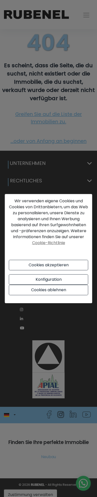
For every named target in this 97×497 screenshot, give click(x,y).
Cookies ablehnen (48, 290)
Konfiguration (49, 279)
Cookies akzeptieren (49, 265)
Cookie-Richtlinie (48, 243)
